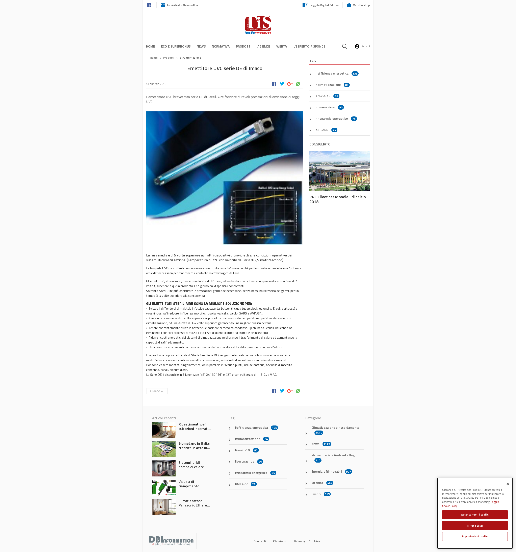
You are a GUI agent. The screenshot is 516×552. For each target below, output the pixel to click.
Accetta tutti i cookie (475, 515)
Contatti (260, 541)
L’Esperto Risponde (309, 46)
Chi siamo (280, 541)
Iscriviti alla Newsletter (182, 5)
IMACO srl (158, 391)
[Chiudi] (507, 483)
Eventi (320, 494)
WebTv (281, 46)
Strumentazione (190, 57)
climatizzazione (332, 84)
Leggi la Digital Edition (324, 5)
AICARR (326, 129)
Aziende (263, 46)
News (201, 46)
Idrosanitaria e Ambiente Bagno (334, 457)
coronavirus (329, 107)
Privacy (299, 541)
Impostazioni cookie (475, 536)
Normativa (221, 46)
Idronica (321, 482)
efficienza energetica (337, 73)
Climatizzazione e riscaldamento (335, 430)
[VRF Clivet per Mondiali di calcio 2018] (339, 171)
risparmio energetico (336, 118)
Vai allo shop (361, 5)
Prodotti (244, 46)
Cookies (314, 541)
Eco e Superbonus (176, 46)
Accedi (365, 46)
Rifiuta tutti (475, 525)
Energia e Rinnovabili (331, 471)
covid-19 (327, 95)
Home (150, 46)
